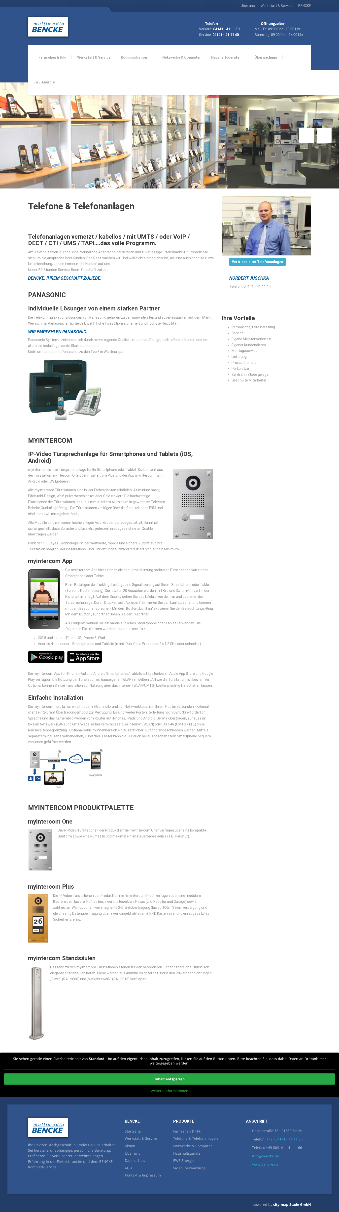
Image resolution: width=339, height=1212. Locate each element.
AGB (128, 1168)
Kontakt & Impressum (143, 1175)
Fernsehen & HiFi (52, 57)
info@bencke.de (265, 1156)
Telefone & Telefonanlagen (195, 1138)
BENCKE (304, 6)
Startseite (133, 1131)
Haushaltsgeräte (225, 57)
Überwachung (266, 57)
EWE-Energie (44, 82)
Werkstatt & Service (277, 6)
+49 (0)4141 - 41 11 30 (285, 1139)
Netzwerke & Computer (181, 57)
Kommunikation (134, 57)
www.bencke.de (265, 1164)
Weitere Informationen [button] (169, 1091)
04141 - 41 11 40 (225, 35)
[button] (306, 135)
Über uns (248, 6)
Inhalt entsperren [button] (170, 1079)
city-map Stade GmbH (292, 1204)
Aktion (130, 1145)
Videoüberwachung (189, 1168)
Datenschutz (135, 1160)
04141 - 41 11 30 (226, 29)
